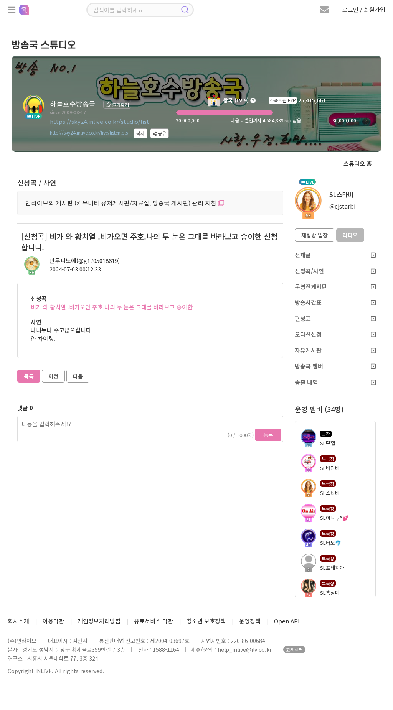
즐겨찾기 (120, 104)
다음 (78, 376)
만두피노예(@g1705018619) (85, 260)
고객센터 (294, 649)
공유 (161, 133)
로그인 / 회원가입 (363, 9)
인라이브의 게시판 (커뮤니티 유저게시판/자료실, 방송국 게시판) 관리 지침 (121, 202)
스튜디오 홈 (357, 163)
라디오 (350, 235)
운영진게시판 (311, 287)
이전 (53, 376)
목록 (29, 376)
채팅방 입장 (314, 235)
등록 (268, 435)
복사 (140, 133)
